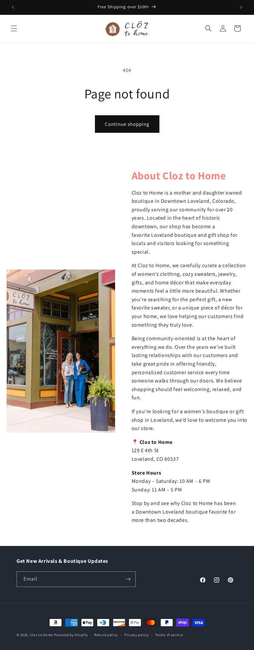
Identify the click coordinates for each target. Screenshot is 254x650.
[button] (14, 28)
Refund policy (106, 634)
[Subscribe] (128, 579)
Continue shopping (127, 124)
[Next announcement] (241, 7)
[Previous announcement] (13, 7)
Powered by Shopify (71, 634)
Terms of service (169, 634)
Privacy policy (136, 634)
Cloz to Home (41, 634)
